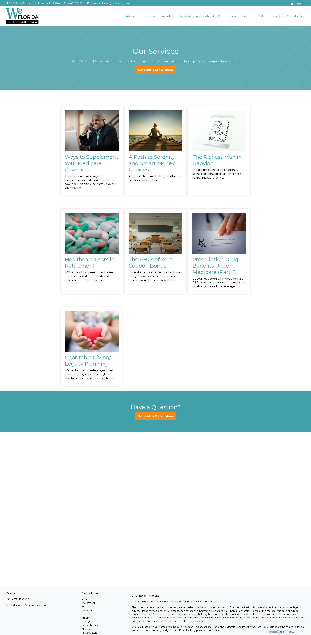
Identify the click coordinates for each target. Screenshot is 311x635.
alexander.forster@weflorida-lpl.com (111, 3)
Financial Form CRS (148, 595)
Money (86, 617)
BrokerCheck (211, 601)
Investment (88, 602)
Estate (85, 606)
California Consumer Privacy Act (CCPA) (247, 626)
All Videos (87, 629)
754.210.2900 (75, 3)
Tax (83, 614)
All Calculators (89, 632)
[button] (130, 16)
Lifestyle (86, 621)
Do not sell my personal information (199, 630)
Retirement (88, 599)
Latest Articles (90, 625)
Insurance (87, 610)
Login (297, 3)
